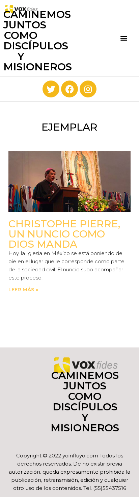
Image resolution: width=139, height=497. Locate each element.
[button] (123, 38)
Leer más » (23, 289)
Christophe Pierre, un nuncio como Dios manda (64, 234)
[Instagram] (88, 89)
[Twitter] (51, 89)
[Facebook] (69, 89)
